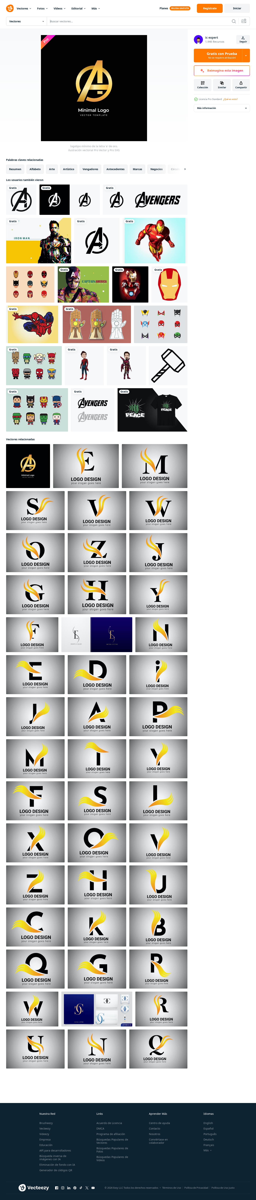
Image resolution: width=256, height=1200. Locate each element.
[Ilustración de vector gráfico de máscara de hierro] (169, 284)
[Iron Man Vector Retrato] (38, 240)
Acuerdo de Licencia (109, 1123)
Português (210, 1134)
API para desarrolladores (55, 1150)
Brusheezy (46, 1123)
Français (209, 1145)
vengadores (90, 169)
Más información (206, 108)
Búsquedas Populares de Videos (112, 1158)
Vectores (22, 8)
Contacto (154, 1128)
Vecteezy (44, 1128)
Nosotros (154, 1134)
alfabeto (35, 169)
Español (209, 1128)
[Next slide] (182, 169)
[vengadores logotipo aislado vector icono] (21, 200)
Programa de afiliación (110, 1134)
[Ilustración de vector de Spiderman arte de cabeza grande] (84, 365)
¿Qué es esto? (230, 99)
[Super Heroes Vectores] (37, 410)
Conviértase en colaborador (158, 1141)
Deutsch (209, 1139)
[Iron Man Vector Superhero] (130, 284)
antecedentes (115, 169)
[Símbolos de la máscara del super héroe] (30, 284)
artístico (68, 169)
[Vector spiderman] (33, 324)
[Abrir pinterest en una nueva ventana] (74, 1187)
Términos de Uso (171, 1187)
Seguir (243, 41)
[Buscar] (234, 21)
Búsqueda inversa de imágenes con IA (52, 1157)
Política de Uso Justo (223, 1187)
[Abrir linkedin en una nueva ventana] (68, 1187)
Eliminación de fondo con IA (57, 1164)
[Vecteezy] (10, 8)
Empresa (45, 1139)
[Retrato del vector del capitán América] (83, 284)
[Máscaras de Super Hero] (160, 324)
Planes (164, 8)
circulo (175, 169)
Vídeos (58, 8)
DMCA (100, 1128)
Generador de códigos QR (55, 1170)
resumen (15, 169)
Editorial (76, 8)
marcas (137, 169)
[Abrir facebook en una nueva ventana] (56, 1187)
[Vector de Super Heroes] (34, 365)
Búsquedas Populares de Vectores (112, 1141)
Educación (45, 1145)
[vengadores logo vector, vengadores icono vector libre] (69, 200)
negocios (156, 169)
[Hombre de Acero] (155, 240)
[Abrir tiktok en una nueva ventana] (80, 1187)
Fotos (41, 8)
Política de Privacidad (196, 1187)
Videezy (44, 1134)
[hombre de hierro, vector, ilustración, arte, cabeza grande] (126, 365)
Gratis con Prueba (222, 55)
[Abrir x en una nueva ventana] (86, 1187)
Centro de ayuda (159, 1123)
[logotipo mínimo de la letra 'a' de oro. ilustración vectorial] (28, 466)
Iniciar (237, 8)
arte (52, 169)
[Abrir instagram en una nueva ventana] (62, 1187)
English (208, 1123)
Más (94, 8)
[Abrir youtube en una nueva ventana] (93, 1187)
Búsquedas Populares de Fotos (112, 1149)
